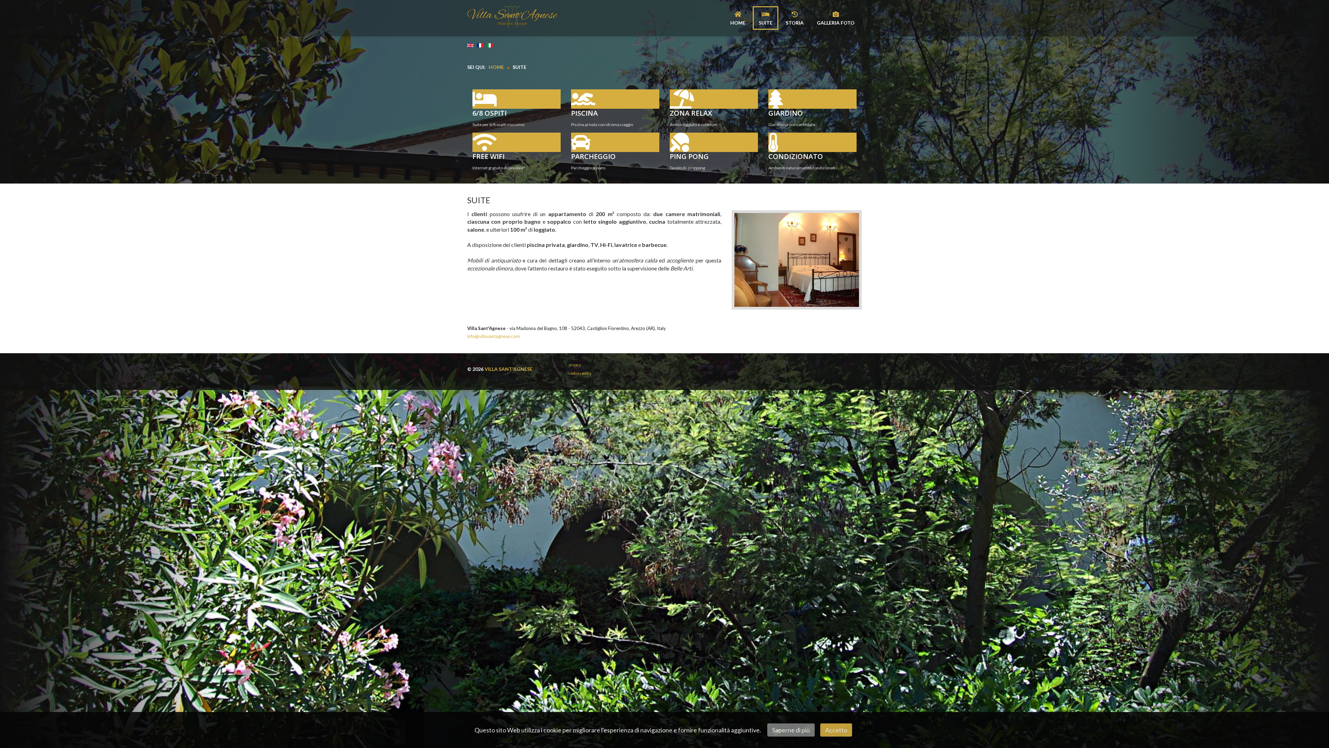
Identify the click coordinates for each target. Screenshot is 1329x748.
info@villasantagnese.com (493, 336)
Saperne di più (791, 730)
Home (737, 23)
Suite (765, 23)
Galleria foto (836, 23)
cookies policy (580, 373)
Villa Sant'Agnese (509, 369)
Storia (795, 23)
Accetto (836, 730)
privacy (575, 365)
